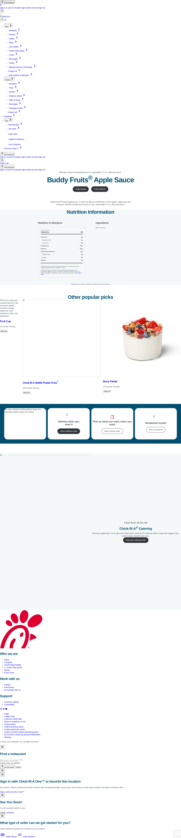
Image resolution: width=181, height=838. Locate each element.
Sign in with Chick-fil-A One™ (12, 792)
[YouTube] (6, 709)
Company (8, 662)
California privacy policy (14, 727)
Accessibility (9, 705)
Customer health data (13, 719)
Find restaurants (9, 3)
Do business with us (12, 690)
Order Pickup (11, 837)
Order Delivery (28, 837)
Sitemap (7, 737)
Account (34, 8)
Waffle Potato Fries (40, 382)
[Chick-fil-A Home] (5, 17)
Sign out (41, 8)
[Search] (2, 11)
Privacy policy (9, 724)
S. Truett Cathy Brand (13, 667)
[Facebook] (4, 709)
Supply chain (9, 716)
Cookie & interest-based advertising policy (21, 732)
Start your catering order (136, 540)
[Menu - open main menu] (1, 14)
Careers (7, 685)
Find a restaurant (156, 430)
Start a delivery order (68, 431)
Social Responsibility (12, 665)
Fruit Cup (5, 321)
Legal (6, 714)
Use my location (9, 767)
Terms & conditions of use (14, 722)
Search (18, 767)
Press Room (9, 673)
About (6, 660)
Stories (7, 670)
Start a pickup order (112, 431)
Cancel (3, 813)
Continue (10, 813)
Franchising (9, 687)
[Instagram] (1, 709)
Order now (4, 163)
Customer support (11, 702)
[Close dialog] (2, 747)
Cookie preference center (14, 729)
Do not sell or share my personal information (22, 735)
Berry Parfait (110, 381)
